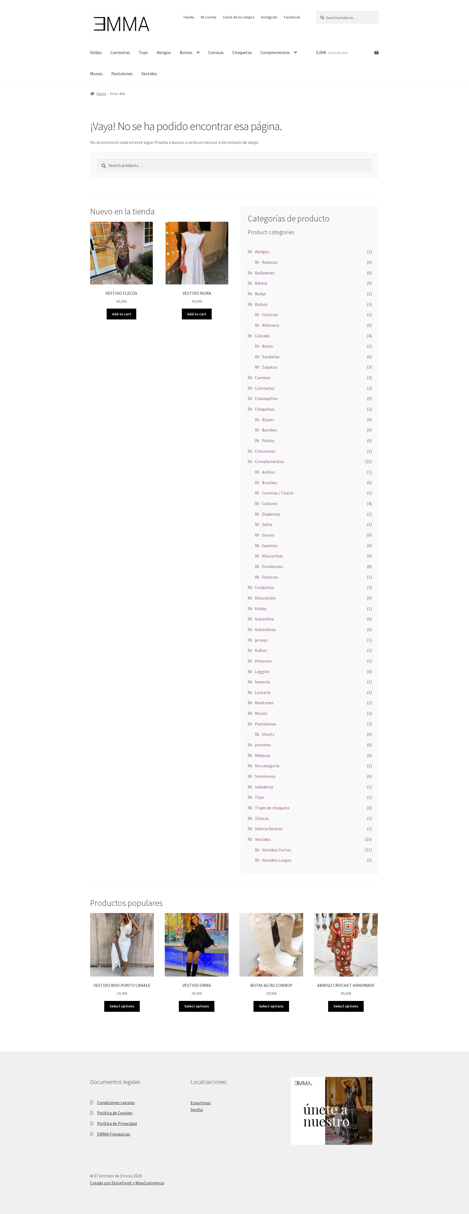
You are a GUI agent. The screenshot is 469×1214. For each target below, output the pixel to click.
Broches (269, 482)
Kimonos (263, 661)
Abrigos (164, 52)
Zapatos (269, 367)
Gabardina (264, 619)
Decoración (265, 598)
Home (101, 93)
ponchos (263, 744)
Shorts (268, 734)
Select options (122, 1006)
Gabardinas (265, 629)
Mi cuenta (208, 17)
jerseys (261, 640)
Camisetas (120, 52)
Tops (143, 52)
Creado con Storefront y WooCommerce (127, 1183)
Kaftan (261, 650)
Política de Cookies (114, 1112)
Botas (267, 346)
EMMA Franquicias (113, 1134)
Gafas (267, 524)
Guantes (269, 545)
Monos (96, 73)
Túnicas (262, 818)
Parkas (268, 440)
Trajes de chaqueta (272, 807)
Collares (269, 503)
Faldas (96, 52)
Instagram (269, 17)
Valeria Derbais (269, 828)
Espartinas (201, 1102)
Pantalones (122, 73)
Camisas (216, 52)
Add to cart (121, 314)
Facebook (292, 17)
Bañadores (265, 272)
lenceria (262, 681)
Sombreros (265, 776)
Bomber (269, 430)
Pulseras (270, 577)
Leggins (262, 671)
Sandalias (271, 356)
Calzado (262, 335)
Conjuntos (264, 587)
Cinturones (265, 451)
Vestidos (149, 73)
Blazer (268, 419)
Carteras (270, 314)
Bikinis (261, 283)
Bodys (260, 293)
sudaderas (264, 787)
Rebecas (269, 262)
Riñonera (270, 325)
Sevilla (197, 1109)
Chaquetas (242, 52)
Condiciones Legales (116, 1102)
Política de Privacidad (117, 1123)
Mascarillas (272, 556)
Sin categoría (267, 765)
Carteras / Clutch (277, 493)
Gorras (268, 535)
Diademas (271, 514)
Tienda (188, 17)
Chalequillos (266, 398)
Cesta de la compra (238, 17)
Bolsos (186, 52)
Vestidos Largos (276, 860)
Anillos (268, 472)
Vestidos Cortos (276, 849)
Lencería (263, 692)
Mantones (264, 702)
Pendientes (272, 566)
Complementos (275, 52)
